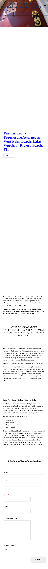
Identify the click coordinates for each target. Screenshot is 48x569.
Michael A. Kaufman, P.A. (32, 13)
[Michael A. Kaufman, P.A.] (22, 5)
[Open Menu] (45, 5)
